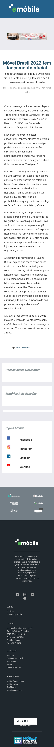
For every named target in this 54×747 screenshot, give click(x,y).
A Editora (10, 611)
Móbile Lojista (12, 684)
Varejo (9, 664)
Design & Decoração (15, 658)
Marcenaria (11, 661)
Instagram (26, 448)
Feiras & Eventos (14, 667)
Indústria (10, 655)
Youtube (25, 466)
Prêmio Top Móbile (14, 614)
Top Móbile (11, 687)
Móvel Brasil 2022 (23, 348)
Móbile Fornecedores (15, 681)
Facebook (26, 439)
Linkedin (25, 457)
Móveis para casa (14, 690)
